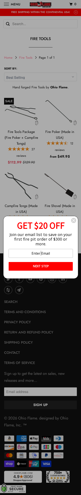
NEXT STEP (41, 266)
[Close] (73, 220)
